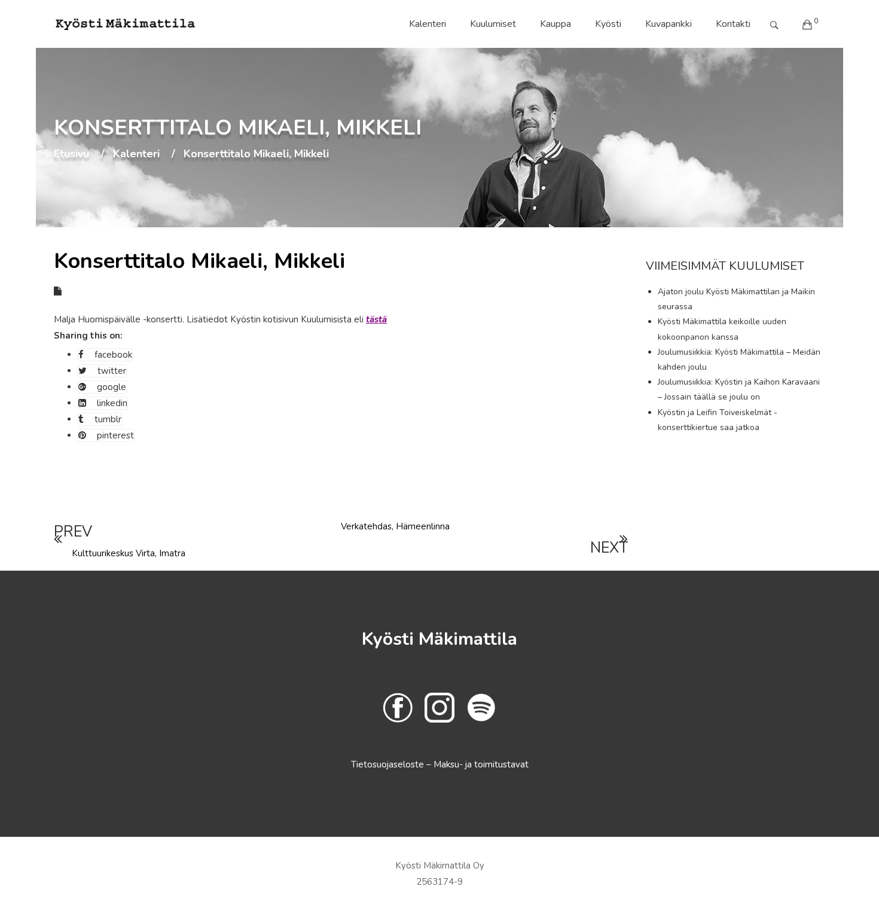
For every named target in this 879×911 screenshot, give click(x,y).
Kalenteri (427, 24)
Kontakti (733, 24)
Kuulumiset (493, 24)
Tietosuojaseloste (388, 764)
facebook (113, 355)
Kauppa (555, 24)
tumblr (107, 419)
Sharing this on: (88, 336)
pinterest (115, 435)
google (111, 387)
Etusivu (71, 154)
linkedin (112, 403)
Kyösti (608, 24)
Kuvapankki (668, 24)
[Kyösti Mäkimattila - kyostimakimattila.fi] (125, 24)
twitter (111, 371)
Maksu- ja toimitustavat (481, 764)
